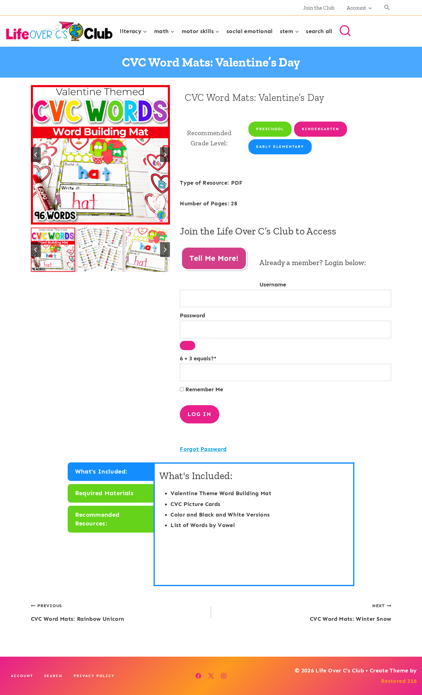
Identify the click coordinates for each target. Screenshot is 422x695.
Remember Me (203, 389)
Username (273, 284)
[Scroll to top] (407, 670)
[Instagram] (223, 675)
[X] (211, 675)
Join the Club (319, 7)
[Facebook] (198, 675)
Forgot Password (203, 449)
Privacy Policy (94, 676)
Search (53, 676)
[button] (387, 7)
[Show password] (187, 345)
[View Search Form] (345, 31)
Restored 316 (399, 681)
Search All (319, 31)
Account (22, 676)
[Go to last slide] (36, 154)
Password (192, 315)
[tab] (111, 471)
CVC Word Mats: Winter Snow (350, 612)
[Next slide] (165, 154)
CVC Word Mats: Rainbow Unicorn (77, 612)
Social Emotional (249, 31)
